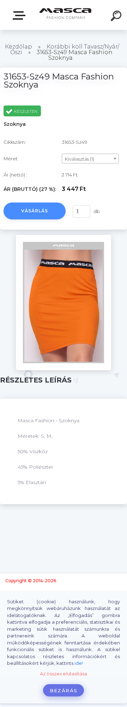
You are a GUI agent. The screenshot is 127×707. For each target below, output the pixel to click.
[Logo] (65, 14)
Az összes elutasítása (63, 673)
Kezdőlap (18, 46)
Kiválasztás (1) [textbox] (79, 159)
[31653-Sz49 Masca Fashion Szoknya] (63, 237)
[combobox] (90, 158)
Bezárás (63, 690)
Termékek (20, 15)
